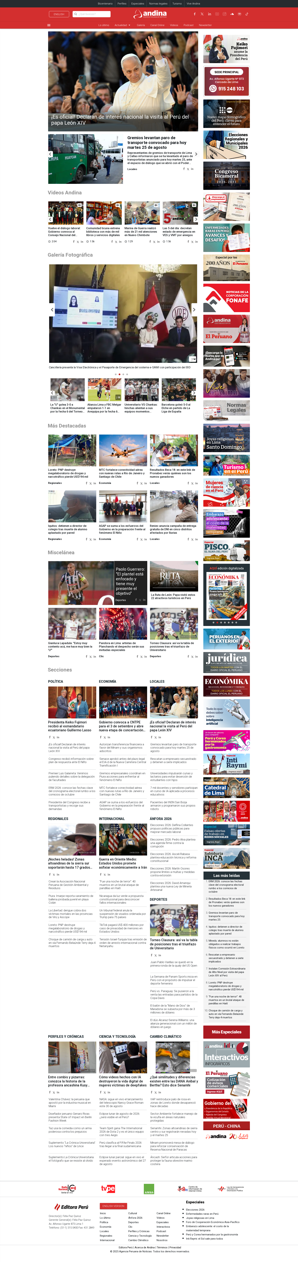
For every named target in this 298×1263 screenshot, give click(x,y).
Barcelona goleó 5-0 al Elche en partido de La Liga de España (176, 408)
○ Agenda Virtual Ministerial (217, 1118)
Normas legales (158, 3)
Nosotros (162, 1240)
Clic (130, 1226)
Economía (105, 1226)
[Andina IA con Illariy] (226, 329)
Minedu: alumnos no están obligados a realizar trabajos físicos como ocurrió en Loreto (226, 944)
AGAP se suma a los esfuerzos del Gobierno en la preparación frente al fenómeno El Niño (122, 529)
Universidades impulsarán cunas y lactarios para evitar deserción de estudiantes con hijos (171, 777)
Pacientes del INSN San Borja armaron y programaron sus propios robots (172, 806)
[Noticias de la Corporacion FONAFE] (226, 298)
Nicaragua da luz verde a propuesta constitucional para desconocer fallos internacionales (121, 899)
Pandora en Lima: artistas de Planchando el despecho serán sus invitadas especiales (121, 647)
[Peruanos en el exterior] (226, 639)
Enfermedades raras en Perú (202, 1213)
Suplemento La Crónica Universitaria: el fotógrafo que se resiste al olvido (71, 1159)
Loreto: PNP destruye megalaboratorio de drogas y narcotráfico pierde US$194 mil (68, 473)
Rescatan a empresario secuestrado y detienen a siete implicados (173, 760)
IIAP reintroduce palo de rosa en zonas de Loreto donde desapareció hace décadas (173, 1103)
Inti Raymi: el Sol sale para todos (204, 1238)
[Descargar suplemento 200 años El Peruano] (226, 206)
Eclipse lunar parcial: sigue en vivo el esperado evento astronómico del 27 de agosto (123, 1161)
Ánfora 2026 (135, 1217)
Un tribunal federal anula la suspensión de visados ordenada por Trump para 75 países (123, 914)
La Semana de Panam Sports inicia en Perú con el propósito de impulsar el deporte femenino (173, 980)
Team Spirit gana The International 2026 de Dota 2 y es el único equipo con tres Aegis (122, 1132)
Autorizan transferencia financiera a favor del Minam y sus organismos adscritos (122, 748)
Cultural (132, 1213)
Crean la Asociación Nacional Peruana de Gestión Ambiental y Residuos (68, 885)
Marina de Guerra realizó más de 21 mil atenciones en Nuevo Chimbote (141, 232)
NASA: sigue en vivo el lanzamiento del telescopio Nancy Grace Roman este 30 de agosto (121, 1103)
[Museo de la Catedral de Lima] (226, 787)
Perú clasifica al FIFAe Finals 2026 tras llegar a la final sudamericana (121, 1144)
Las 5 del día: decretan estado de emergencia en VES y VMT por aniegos (179, 232)
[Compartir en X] (188, 168)
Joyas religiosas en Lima (200, 1218)
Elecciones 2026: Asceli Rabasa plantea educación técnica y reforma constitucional (173, 857)
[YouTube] (217, 14)
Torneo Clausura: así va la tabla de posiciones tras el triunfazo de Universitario (172, 647)
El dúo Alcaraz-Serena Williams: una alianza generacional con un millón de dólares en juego (173, 1023)
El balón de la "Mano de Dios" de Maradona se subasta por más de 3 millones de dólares (172, 1009)
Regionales (106, 1235)
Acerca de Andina (145, 1247)
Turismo (177, 3)
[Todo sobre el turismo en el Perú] (226, 465)
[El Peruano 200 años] (226, 268)
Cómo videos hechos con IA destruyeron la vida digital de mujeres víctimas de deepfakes (123, 1081)
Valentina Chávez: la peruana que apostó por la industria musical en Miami (70, 1103)
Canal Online (157, 25)
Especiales (137, 3)
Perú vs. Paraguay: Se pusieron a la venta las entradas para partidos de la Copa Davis (173, 994)
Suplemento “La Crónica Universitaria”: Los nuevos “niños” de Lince (72, 1144)
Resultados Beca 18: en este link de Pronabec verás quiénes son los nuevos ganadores (172, 473)
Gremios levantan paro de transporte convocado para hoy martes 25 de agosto (156, 142)
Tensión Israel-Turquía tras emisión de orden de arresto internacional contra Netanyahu (123, 943)
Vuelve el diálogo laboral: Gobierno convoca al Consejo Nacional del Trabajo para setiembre (64, 233)
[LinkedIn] (209, 14)
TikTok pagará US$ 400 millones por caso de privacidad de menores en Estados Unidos (122, 928)
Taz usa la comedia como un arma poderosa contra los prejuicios (70, 1130)
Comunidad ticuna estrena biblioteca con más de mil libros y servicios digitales (103, 232)
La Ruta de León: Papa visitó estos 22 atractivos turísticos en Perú (173, 596)
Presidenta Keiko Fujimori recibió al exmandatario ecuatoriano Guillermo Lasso (69, 726)
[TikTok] (247, 14)
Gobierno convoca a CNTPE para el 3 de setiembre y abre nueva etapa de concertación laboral (121, 728)
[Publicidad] (226, 81)
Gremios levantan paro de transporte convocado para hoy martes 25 (227, 916)
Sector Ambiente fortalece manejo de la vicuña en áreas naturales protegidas (173, 1117)
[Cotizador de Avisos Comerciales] (226, 1083)
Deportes (133, 1222)
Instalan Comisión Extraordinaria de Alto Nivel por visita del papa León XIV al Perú (227, 972)
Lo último (103, 25)
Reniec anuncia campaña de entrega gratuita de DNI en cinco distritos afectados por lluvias (173, 529)
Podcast (188, 25)
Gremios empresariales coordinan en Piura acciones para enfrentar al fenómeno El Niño (122, 777)
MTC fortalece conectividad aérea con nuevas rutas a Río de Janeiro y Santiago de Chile (122, 473)
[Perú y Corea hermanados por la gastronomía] (226, 740)
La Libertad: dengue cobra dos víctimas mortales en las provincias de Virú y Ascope (71, 914)
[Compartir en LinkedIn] (192, 168)
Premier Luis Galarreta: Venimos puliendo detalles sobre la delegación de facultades (72, 777)
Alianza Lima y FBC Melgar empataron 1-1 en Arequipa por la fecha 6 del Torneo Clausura (104, 409)
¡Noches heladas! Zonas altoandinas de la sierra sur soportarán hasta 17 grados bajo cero (69, 865)
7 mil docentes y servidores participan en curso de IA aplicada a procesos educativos (174, 791)
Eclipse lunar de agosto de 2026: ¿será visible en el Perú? (120, 1115)
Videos (174, 25)
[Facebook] (194, 14)
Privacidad (175, 1247)
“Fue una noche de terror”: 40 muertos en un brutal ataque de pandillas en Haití (119, 885)
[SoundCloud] (232, 14)
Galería (141, 25)
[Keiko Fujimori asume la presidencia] (226, 49)
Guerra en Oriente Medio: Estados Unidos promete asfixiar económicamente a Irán (123, 863)
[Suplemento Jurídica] (226, 662)
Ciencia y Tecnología (140, 1235)
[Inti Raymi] (226, 764)
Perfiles (122, 3)
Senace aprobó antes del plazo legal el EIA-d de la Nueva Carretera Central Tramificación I (123, 762)
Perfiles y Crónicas (139, 1231)
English (59, 14)
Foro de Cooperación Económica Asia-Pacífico (213, 1222)
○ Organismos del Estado (216, 1111)
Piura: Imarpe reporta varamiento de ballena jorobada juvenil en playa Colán (71, 899)
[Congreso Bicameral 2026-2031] (226, 176)
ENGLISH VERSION (113, 1206)
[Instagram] (224, 14)
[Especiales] (226, 1032)
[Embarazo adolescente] (226, 523)
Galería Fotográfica (70, 255)
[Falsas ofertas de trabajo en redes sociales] (226, 834)
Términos (162, 1247)
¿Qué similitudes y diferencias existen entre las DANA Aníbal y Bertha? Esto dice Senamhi (174, 1081)
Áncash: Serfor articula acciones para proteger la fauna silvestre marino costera (173, 1161)
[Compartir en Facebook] (184, 168)
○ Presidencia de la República (218, 1108)
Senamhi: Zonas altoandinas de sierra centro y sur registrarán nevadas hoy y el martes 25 (173, 1132)
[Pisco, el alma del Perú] (226, 550)
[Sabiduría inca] (226, 858)
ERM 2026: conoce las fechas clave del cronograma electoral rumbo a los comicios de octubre (72, 791)
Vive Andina (193, 3)
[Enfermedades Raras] (226, 237)
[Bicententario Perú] (226, 811)
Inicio (103, 1213)
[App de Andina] (226, 356)
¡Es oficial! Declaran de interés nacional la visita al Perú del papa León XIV (120, 120)
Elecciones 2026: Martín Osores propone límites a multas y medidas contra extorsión (172, 872)
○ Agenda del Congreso (215, 1114)
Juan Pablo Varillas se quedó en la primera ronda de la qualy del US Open (173, 964)
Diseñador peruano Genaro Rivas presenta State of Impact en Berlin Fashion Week (70, 1117)
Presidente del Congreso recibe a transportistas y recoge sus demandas (69, 806)
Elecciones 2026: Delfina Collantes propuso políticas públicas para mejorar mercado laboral (171, 828)
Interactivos (163, 1226)
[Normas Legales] (226, 410)
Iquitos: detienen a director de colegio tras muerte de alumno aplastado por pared (67, 529)
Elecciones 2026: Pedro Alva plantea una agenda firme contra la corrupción (172, 843)
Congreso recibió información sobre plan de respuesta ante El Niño (71, 760)
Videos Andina (65, 193)
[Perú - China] (226, 1131)
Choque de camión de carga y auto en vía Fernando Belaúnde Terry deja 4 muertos (72, 943)
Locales (104, 1231)
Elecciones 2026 (195, 1209)
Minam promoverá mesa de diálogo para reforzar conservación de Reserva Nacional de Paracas (172, 1146)
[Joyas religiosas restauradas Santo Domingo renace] (226, 438)
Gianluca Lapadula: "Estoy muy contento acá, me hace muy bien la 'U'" (70, 647)
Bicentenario (105, 3)
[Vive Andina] (226, 383)
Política (104, 1222)
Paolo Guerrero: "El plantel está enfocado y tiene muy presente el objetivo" (130, 581)
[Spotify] (239, 14)
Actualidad (123, 25)
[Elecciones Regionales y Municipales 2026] (226, 145)
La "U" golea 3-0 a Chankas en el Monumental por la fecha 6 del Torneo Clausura (67, 409)
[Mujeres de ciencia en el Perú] (226, 492)
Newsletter (205, 25)
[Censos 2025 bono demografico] (226, 114)
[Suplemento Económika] (226, 686)
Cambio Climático (138, 1240)
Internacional (107, 1240)
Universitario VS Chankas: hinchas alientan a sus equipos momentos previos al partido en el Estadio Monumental (141, 411)
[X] (202, 14)
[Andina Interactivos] (226, 1054)
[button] (50, 154)
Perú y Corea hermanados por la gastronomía (212, 1234)
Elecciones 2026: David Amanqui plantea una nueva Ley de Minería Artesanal (171, 886)
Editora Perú (126, 1247)
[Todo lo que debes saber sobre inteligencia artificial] (226, 713)
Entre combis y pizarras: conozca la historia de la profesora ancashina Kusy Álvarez (67, 1083)
